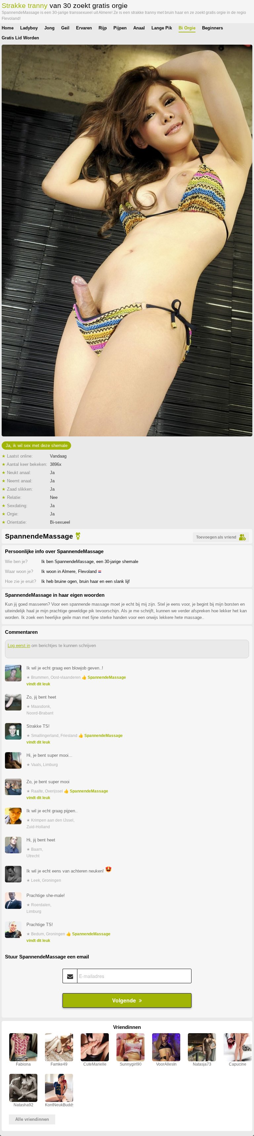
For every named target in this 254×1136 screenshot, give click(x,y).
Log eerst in (19, 645)
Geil (65, 27)
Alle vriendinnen (32, 1119)
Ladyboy (29, 27)
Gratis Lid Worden (20, 37)
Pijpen (120, 27)
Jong (49, 27)
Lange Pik (161, 27)
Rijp (103, 27)
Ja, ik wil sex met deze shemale (36, 445)
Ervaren (84, 27)
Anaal (139, 27)
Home (8, 27)
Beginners (212, 27)
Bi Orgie (187, 27)
